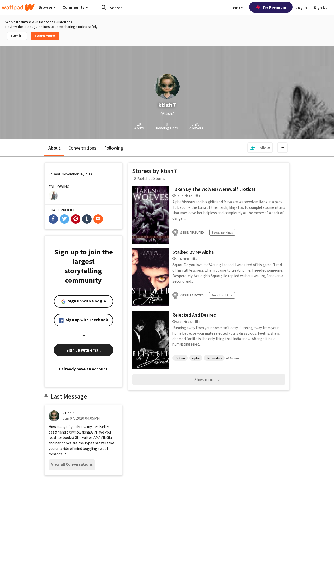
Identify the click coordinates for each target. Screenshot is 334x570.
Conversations (82, 148)
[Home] (18, 8)
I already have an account (83, 368)
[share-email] (98, 219)
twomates (214, 358)
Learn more (45, 35)
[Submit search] (104, 7)
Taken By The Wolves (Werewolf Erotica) (213, 189)
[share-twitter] (64, 219)
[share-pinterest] (75, 219)
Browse (46, 7)
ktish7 (68, 412)
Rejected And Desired (194, 315)
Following (113, 148)
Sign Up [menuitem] (321, 7)
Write (238, 7)
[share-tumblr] (87, 219)
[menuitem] (260, 147)
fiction (180, 358)
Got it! (17, 35)
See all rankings (222, 232)
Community (74, 7)
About (54, 148)
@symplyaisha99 (80, 432)
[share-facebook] (53, 219)
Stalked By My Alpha (193, 252)
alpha (196, 358)
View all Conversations (72, 464)
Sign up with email (83, 350)
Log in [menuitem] (301, 7)
